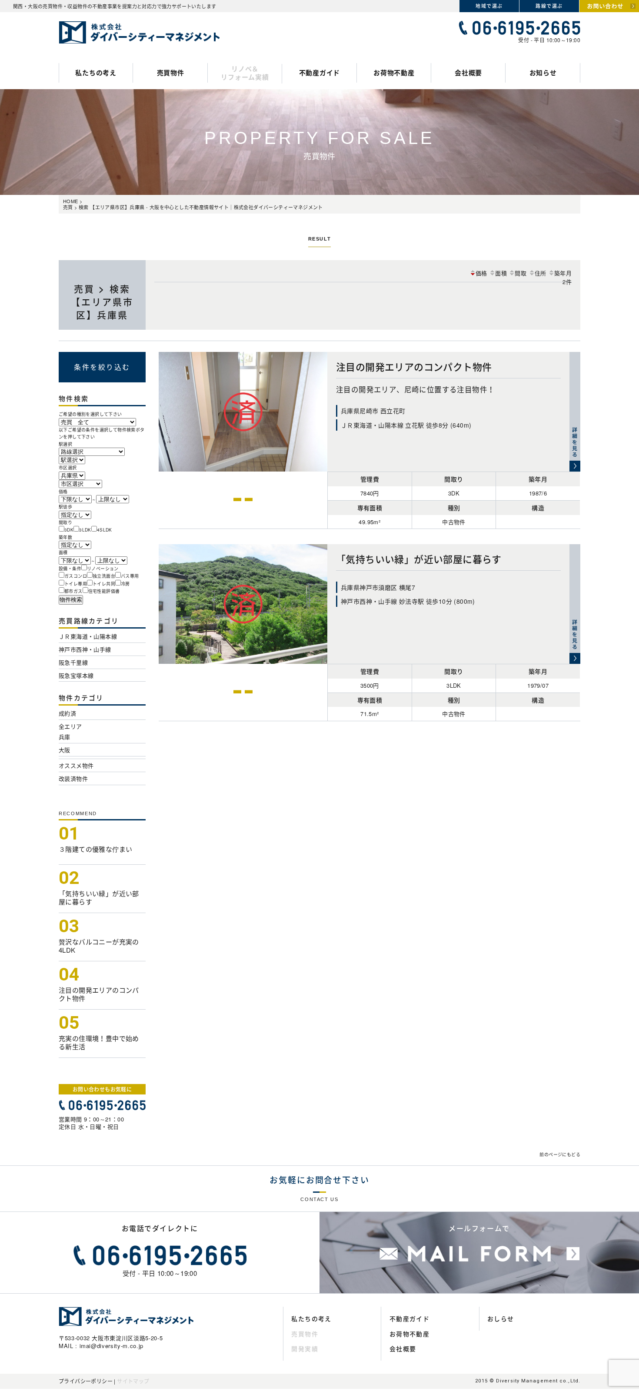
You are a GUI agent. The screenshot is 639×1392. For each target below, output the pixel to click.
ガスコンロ (75, 576)
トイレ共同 (104, 584)
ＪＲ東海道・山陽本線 (88, 636)
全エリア (70, 726)
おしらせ (500, 1318)
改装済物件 (73, 778)
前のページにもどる (559, 1154)
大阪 (64, 750)
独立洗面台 (104, 576)
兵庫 (64, 737)
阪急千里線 (73, 662)
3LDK (85, 530)
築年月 (563, 273)
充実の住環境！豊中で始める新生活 (99, 1042)
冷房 (125, 584)
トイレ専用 (75, 584)
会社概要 (468, 72)
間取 (520, 273)
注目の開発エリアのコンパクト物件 (99, 994)
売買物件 (170, 72)
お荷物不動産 (394, 72)
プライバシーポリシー (86, 1381)
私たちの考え (95, 72)
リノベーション (103, 569)
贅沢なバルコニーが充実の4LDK (99, 946)
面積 (501, 273)
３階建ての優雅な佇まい (95, 848)
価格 (481, 273)
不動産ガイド (319, 72)
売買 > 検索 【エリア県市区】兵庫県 (102, 301)
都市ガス (73, 591)
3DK (68, 530)
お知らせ (543, 72)
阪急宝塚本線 (76, 675)
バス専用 (130, 576)
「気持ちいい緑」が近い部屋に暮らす (99, 898)
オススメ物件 (76, 765)
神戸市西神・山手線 (85, 649)
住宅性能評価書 (104, 591)
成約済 (67, 713)
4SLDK (104, 530)
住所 (540, 273)
